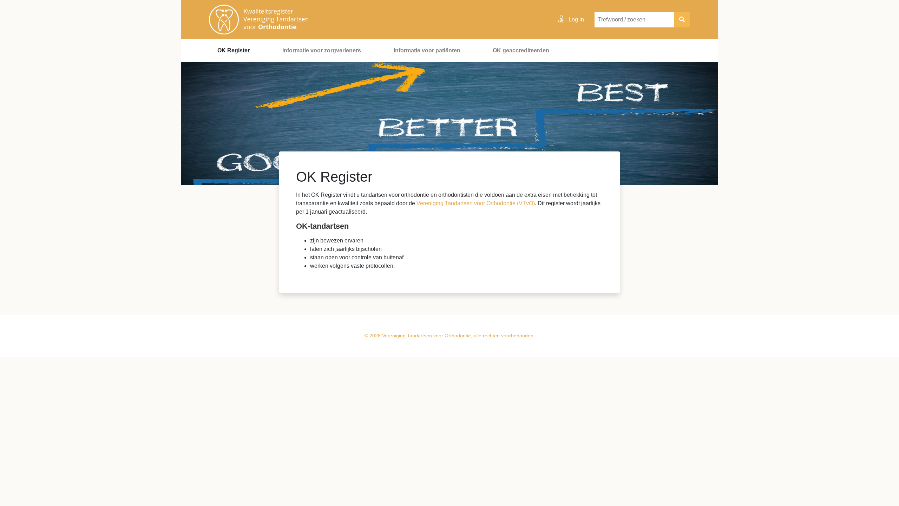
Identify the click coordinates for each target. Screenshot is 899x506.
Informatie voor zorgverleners (321, 50)
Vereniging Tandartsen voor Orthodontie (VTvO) (475, 203)
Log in (575, 19)
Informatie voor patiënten (427, 50)
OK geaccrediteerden (521, 50)
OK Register (233, 50)
